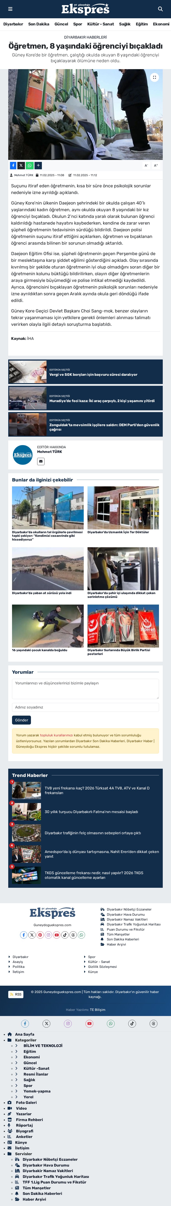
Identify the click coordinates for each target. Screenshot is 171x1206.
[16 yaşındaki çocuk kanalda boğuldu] (48, 626)
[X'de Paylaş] (21, 165)
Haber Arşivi (116, 944)
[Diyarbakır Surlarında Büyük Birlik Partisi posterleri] (123, 626)
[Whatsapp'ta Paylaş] (30, 165)
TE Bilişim (97, 1010)
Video (21, 1108)
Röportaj (24, 1125)
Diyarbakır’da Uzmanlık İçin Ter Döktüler (118, 532)
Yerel (28, 1097)
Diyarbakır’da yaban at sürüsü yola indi (41, 593)
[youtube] (89, 1024)
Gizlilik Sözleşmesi (102, 967)
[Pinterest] (40, 935)
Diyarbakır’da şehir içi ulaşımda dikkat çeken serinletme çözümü (121, 595)
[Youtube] (56, 935)
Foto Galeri (26, 1102)
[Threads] (73, 935)
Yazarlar (23, 1114)
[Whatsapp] (81, 935)
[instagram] (68, 1024)
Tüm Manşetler (118, 934)
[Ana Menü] (10, 9)
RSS (17, 994)
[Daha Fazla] (38, 165)
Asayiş (18, 962)
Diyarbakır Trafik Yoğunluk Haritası (134, 924)
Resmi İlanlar (35, 1074)
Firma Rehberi (29, 1119)
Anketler (24, 1136)
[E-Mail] (41, 461)
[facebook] (25, 1024)
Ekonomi (161, 24)
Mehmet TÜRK (23, 175)
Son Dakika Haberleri (123, 939)
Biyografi (24, 1131)
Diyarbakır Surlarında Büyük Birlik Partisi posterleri (119, 652)
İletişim (18, 972)
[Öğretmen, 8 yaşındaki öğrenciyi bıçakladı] (85, 114)
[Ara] (160, 9)
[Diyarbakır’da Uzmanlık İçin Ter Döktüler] (123, 507)
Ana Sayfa (24, 1034)
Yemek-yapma (37, 1091)
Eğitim (142, 24)
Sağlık (124, 24)
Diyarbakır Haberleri (85, 37)
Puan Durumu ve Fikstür (126, 929)
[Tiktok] (65, 935)
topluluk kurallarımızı (57, 735)
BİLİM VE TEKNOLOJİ (43, 1045)
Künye (93, 972)
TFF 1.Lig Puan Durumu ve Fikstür (54, 1182)
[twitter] (46, 1024)
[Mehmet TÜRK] (22, 454)
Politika (18, 967)
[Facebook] (23, 935)
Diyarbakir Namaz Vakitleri (127, 919)
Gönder (21, 720)
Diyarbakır (13, 24)
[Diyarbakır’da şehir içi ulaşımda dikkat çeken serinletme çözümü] (123, 568)
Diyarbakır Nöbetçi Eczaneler (129, 909)
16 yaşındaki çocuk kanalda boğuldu (39, 650)
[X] (32, 935)
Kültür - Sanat (100, 24)
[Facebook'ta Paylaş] (13, 165)
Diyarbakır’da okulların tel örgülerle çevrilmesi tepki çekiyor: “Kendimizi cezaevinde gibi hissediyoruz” (47, 536)
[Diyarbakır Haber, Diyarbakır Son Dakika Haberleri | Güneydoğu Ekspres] (85, 9)
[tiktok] (132, 1024)
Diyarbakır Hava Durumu (126, 915)
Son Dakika (38, 24)
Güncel (61, 24)
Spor (77, 24)
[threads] (153, 1024)
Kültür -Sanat (36, 1068)
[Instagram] (48, 935)
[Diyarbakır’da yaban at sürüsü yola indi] (48, 568)
